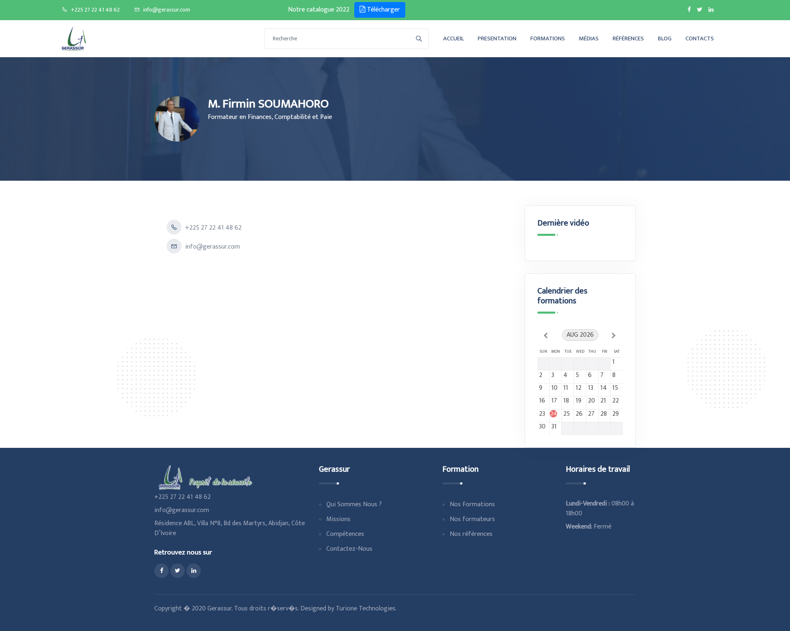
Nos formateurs (472, 519)
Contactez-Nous (349, 548)
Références (628, 38)
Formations (547, 38)
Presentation (497, 38)
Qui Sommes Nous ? (354, 504)
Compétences (345, 534)
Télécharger (382, 9)
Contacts (699, 38)
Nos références (471, 534)
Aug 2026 (580, 334)
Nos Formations (472, 504)
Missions (338, 519)
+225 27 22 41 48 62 (95, 9)
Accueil (453, 38)
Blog (665, 38)
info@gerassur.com (166, 9)
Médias (589, 38)
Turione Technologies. (366, 608)
